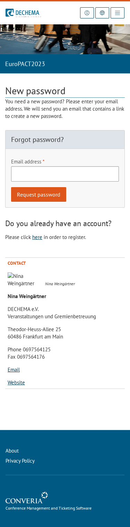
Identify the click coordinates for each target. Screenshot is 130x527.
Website (16, 382)
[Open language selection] (102, 12)
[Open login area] (87, 12)
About (12, 450)
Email (14, 369)
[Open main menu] (117, 12)
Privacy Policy (20, 460)
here (37, 237)
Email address (26, 161)
